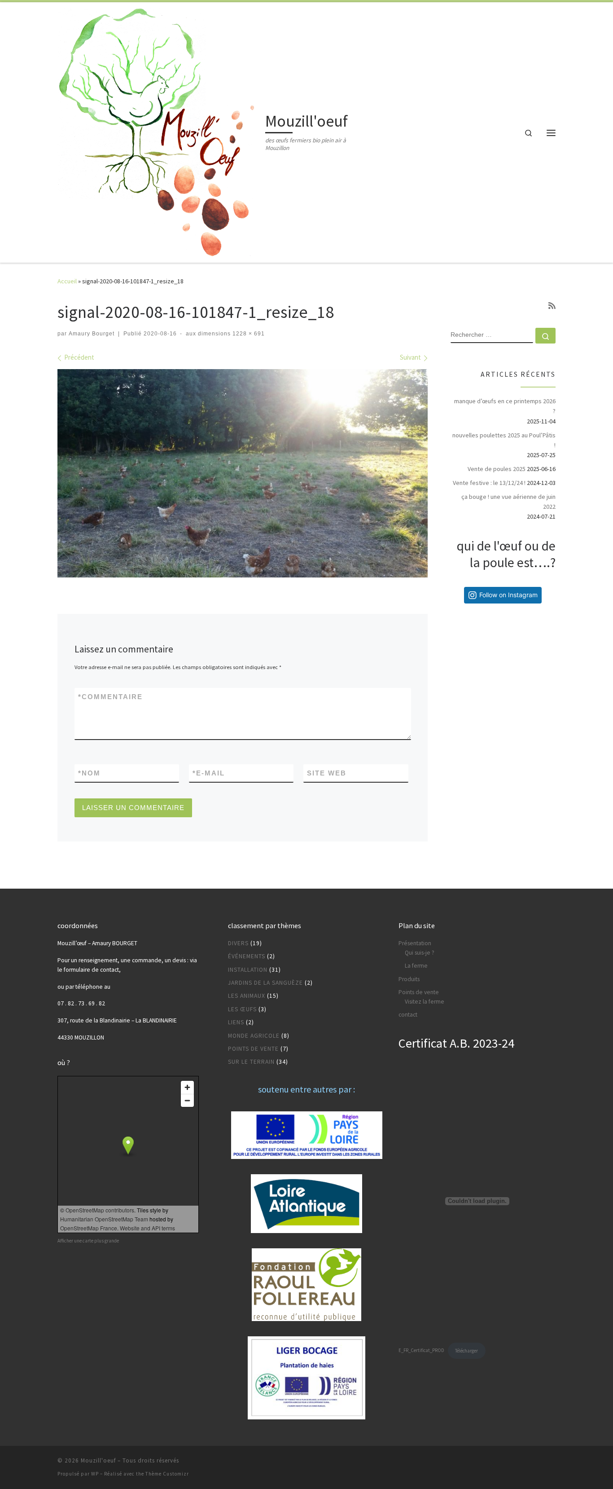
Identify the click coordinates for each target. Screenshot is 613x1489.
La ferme (416, 965)
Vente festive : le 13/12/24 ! (489, 483)
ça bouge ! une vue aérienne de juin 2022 (508, 502)
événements (246, 956)
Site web (326, 773)
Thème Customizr (167, 1474)
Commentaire (110, 696)
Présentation (414, 943)
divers (238, 943)
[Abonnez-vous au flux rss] (552, 306)
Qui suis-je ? (419, 952)
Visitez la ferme (424, 1001)
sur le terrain (251, 1062)
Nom (89, 773)
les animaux (246, 996)
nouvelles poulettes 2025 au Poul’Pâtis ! (504, 440)
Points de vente (418, 992)
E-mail (209, 773)
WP (95, 1474)
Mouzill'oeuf (98, 1460)
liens (236, 1022)
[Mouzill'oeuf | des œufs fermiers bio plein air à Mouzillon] (159, 131)
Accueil (67, 281)
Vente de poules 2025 (496, 469)
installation (247, 970)
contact (407, 1014)
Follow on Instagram (508, 594)
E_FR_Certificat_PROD (421, 1351)
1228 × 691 (248, 333)
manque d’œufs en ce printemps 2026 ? (505, 406)
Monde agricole (254, 1036)
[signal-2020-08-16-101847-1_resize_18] (242, 473)
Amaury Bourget (91, 333)
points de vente (253, 1049)
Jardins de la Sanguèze (265, 983)
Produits (409, 979)
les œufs (242, 1009)
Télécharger (466, 1351)
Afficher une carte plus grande (88, 1241)
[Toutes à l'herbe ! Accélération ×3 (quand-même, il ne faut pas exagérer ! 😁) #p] (478, 636)
